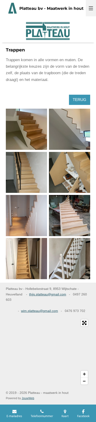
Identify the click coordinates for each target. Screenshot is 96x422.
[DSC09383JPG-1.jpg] (69, 172)
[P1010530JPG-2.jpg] (26, 215)
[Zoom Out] (84, 381)
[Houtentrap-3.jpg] (26, 258)
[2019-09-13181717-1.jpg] (69, 215)
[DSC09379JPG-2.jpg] (26, 172)
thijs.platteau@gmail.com (47, 294)
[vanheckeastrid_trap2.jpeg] (69, 258)
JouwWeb (28, 398)
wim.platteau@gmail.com (39, 311)
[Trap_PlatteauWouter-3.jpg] (69, 129)
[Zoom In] (84, 374)
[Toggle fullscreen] (84, 322)
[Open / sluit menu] (91, 8)
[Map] (48, 352)
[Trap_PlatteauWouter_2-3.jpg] (26, 129)
